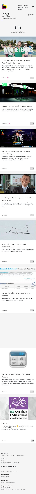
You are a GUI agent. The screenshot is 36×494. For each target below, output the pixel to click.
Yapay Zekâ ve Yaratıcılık (9, 18)
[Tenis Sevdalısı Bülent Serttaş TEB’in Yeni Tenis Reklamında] (18, 46)
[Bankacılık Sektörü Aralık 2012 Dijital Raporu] (18, 278)
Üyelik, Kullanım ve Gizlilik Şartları (10, 462)
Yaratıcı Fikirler (5, 476)
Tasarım (8, 482)
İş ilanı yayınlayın (5, 487)
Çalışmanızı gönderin (6, 486)
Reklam (3, 482)
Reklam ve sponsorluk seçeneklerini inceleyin (13, 489)
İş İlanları (31, 15)
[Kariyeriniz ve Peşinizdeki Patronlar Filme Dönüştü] (18, 138)
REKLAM (32, 77)
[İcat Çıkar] (18, 408)
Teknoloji (13, 482)
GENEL (32, 440)
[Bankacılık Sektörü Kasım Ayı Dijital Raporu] (18, 359)
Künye (3, 461)
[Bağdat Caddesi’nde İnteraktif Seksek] (18, 93)
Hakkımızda (4, 459)
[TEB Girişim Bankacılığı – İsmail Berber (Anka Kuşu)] (18, 184)
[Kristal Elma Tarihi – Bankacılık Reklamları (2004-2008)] (18, 230)
